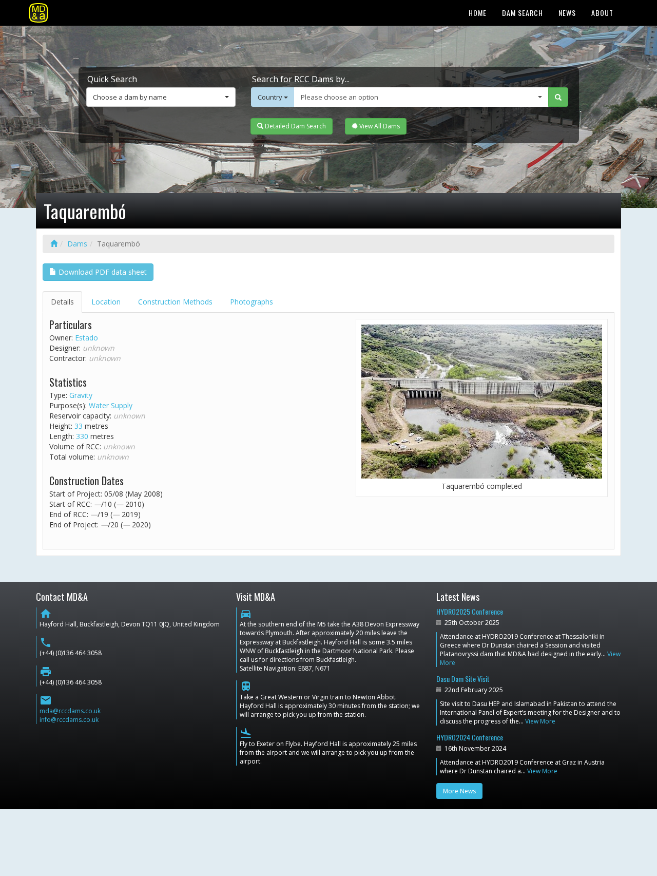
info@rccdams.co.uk (69, 719)
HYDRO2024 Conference (469, 737)
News (567, 12)
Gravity (80, 395)
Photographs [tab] (251, 302)
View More (540, 721)
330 (82, 436)
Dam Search (522, 12)
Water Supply (110, 405)
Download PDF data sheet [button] (101, 272)
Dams (77, 244)
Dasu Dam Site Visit (463, 678)
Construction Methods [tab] (175, 302)
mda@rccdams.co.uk (70, 711)
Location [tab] (106, 302)
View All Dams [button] (379, 126)
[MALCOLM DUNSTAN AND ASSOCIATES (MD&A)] (38, 13)
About (602, 12)
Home (478, 12)
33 (78, 426)
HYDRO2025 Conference (469, 611)
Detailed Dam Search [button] (294, 126)
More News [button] (459, 791)
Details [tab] (62, 302)
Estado (86, 337)
